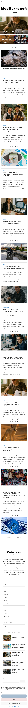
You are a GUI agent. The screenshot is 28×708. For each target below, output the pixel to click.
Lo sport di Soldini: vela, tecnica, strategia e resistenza (18, 671)
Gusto (5, 607)
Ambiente (6, 584)
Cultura (5, 597)
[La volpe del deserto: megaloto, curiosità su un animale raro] (14, 432)
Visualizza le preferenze (14, 703)
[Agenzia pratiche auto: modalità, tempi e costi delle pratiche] (14, 206)
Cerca (4, 678)
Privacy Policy (16, 706)
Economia (6, 603)
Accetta (14, 696)
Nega (14, 699)
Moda (5, 610)
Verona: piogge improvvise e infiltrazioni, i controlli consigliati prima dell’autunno (14, 223)
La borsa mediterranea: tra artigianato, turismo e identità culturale (21, 41)
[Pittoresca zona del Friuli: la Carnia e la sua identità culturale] (14, 112)
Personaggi (6, 616)
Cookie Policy (11, 706)
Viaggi (5, 626)
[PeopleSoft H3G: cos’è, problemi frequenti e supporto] (14, 342)
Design (5, 600)
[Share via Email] (17, 102)
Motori (5, 613)
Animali (5, 588)
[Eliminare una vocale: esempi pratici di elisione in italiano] (14, 26)
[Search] (26, 2)
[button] (26, 684)
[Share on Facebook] (12, 102)
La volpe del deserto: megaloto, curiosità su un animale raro (7, 41)
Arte (5, 591)
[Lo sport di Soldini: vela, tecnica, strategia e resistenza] (14, 294)
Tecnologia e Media (8, 622)
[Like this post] (10, 102)
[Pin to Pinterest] (15, 102)
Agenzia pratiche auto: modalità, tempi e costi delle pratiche (13, 174)
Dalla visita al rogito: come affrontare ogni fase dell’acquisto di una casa (12, 129)
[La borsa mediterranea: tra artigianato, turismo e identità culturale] (14, 477)
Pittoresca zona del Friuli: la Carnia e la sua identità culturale (13, 82)
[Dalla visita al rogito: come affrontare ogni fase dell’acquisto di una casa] (14, 157)
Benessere (6, 594)
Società (5, 619)
